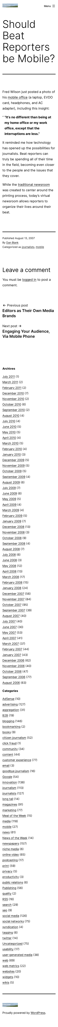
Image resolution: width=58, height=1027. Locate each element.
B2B (5, 715)
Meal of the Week (14, 815)
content (7, 754)
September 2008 (13, 543)
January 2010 (11, 454)
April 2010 (9, 437)
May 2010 (9, 432)
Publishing (9, 888)
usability (8, 949)
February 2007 (12, 649)
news (6, 832)
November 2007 (13, 599)
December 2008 (13, 526)
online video (10, 854)
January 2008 (11, 588)
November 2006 (13, 666)
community (10, 749)
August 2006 (11, 682)
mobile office (18, 97)
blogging (8, 721)
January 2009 (11, 521)
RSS (5, 899)
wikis (5, 982)
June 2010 (9, 426)
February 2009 (12, 515)
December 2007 (13, 593)
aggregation (10, 710)
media (6, 821)
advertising (10, 704)
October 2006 (12, 671)
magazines (9, 804)
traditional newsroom (34, 185)
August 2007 (11, 616)
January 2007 (11, 655)
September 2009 (13, 477)
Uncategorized (12, 943)
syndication (10, 927)
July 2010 (8, 421)
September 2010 (13, 410)
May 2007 (9, 632)
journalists (28, 247)
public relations (12, 882)
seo (4, 910)
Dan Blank (12, 242)
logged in (29, 280)
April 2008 (9, 571)
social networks (13, 921)
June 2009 (9, 493)
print (5, 865)
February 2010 (12, 449)
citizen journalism (14, 737)
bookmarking (11, 726)
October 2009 (12, 471)
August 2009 (11, 482)
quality (6, 893)
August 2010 (10, 415)
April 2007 (9, 638)
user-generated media (17, 955)
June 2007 (9, 627)
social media (10, 915)
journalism (9, 788)
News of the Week (14, 838)
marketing (9, 810)
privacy (7, 871)
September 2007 (13, 610)
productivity (10, 877)
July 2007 (9, 621)
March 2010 (10, 443)
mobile (40, 247)
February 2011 (11, 387)
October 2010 (11, 404)
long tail (7, 799)
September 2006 (13, 677)
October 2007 (11, 604)
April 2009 (9, 504)
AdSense (8, 699)
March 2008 (10, 577)
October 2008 (12, 538)
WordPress (38, 1012)
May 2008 (9, 566)
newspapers (10, 843)
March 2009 (10, 510)
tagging (7, 932)
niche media (10, 849)
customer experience (16, 760)
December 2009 (13, 460)
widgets (7, 977)
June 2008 (9, 560)
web (5, 960)
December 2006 (13, 660)
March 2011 (10, 382)
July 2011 (8, 376)
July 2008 (9, 554)
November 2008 (13, 532)
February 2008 (12, 582)
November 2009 (13, 465)
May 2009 (9, 499)
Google (7, 776)
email (6, 765)
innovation (9, 782)
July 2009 (9, 488)
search (7, 904)
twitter (7, 938)
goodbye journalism (15, 771)
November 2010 (13, 399)
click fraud (9, 743)
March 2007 (10, 643)
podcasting (10, 860)
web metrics (10, 966)
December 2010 (13, 393)
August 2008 (11, 549)
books (6, 732)
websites (8, 971)
